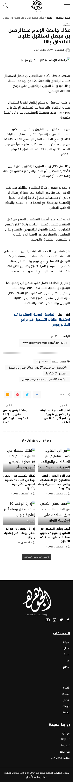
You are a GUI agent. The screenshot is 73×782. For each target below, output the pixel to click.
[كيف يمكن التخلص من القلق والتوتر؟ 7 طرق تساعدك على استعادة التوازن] (54, 513)
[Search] (7, 6)
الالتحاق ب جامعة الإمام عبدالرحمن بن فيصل (36, 367)
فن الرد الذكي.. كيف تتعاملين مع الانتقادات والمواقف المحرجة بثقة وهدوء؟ (54, 482)
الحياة (66, 24)
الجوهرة (59, 50)
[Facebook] (37, 394)
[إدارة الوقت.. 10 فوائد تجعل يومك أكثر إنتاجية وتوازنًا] (19, 513)
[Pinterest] (17, 394)
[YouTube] (48, 620)
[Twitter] (27, 394)
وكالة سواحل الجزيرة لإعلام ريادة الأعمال (25, 774)
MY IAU (41, 362)
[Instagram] (54, 620)
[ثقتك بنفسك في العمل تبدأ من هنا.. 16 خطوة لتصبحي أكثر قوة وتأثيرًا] (19, 460)
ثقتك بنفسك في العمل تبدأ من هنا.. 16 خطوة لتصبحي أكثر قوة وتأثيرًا (19, 482)
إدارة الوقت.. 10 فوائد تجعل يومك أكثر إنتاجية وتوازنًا (19, 533)
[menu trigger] (65, 6)
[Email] (8, 394)
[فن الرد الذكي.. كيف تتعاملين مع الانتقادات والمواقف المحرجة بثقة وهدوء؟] (54, 460)
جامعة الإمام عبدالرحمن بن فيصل (43, 379)
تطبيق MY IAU (55, 373)
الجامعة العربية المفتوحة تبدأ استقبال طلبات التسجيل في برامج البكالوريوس (41, 319)
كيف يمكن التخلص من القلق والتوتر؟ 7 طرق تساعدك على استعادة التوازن (55, 535)
